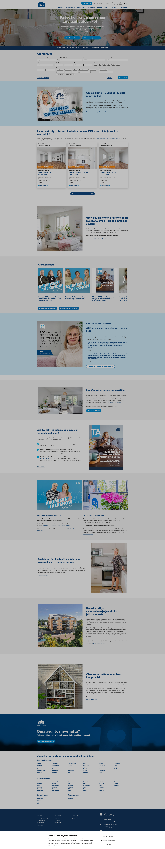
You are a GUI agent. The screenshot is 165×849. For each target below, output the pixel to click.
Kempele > (55, 770)
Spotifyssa (46, 525)
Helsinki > (39, 765)
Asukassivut (119, 4)
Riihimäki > (102, 765)
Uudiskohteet (70, 7)
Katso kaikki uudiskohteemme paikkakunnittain (98, 238)
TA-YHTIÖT (75, 815)
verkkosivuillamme (64, 525)
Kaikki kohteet (40, 825)
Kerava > (54, 772)
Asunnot (60, 7)
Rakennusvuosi (40, 67)
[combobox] (107, 60)
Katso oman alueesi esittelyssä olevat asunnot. (108, 138)
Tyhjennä (109, 77)
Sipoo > (101, 772)
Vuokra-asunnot (74, 47)
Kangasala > (55, 768)
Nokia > (85, 767)
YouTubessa (53, 525)
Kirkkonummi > (72, 763)
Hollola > (39, 767)
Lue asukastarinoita (43, 575)
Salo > (100, 768)
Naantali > (86, 765)
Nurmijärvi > (86, 768)
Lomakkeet (57, 820)
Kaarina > (54, 767)
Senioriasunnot (95, 47)
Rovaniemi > (102, 767)
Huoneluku (96, 62)
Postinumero (40, 62)
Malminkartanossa (45, 458)
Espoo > (39, 763)
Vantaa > (116, 768)
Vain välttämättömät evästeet (108, 840)
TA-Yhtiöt (113, 7)
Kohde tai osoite (64, 57)
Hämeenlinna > (41, 770)
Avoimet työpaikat (102, 7)
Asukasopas (58, 822)
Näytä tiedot (108, 844)
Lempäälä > (71, 770)
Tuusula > (116, 767)
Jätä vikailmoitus (59, 817)
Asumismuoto (86, 57)
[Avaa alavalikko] (63, 7)
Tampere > (117, 763)
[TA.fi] (41, 4)
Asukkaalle (91, 7)
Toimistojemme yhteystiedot (111, 821)
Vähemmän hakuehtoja (43, 77)
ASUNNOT (39, 815)
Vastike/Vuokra (58, 62)
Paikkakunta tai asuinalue (43, 57)
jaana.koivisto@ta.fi (88, 534)
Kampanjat (101, 67)
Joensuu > (39, 772)
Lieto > (69, 772)
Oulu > (85, 770)
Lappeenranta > (72, 768)
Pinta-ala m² (77, 62)
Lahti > (69, 767)
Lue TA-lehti (40, 466)
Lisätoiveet (59, 67)
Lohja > (85, 763)
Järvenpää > (55, 765)
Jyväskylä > (55, 763)
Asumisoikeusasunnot (62, 47)
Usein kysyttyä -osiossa (99, 643)
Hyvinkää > (40, 768)
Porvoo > (85, 772)
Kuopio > (70, 765)
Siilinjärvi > (102, 770)
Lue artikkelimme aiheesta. (114, 402)
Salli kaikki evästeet (108, 836)
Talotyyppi (109, 57)
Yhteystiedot (123, 7)
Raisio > (101, 763)
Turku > (116, 765)
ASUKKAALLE (58, 815)
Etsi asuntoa (123, 77)
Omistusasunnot (85, 47)
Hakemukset (80, 7)
